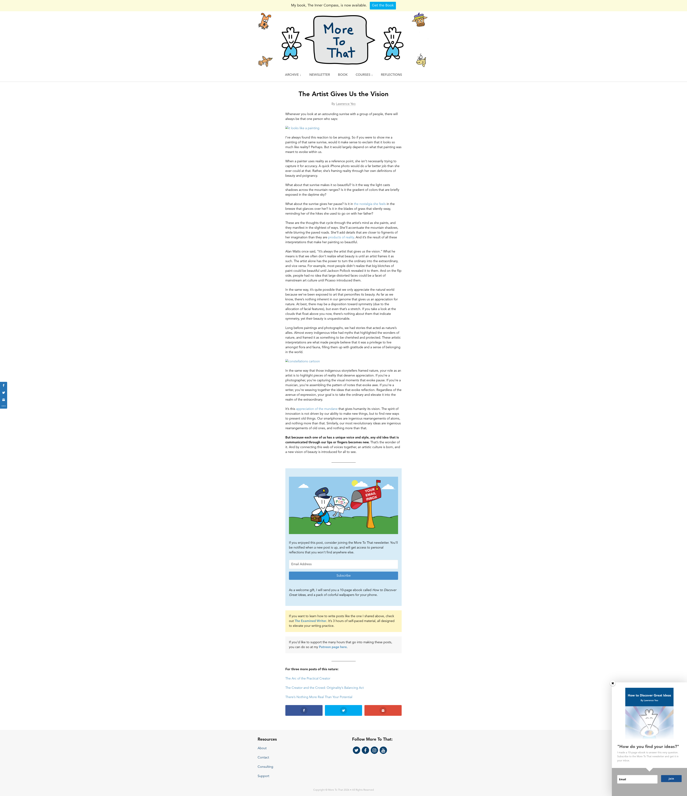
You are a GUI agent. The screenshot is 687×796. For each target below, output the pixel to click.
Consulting (265, 766)
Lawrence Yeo (346, 104)
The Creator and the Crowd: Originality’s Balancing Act (324, 688)
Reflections (391, 74)
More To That (343, 39)
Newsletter (319, 74)
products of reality (341, 237)
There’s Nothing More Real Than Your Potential (318, 697)
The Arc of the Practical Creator (307, 678)
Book (343, 74)
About (262, 748)
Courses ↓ (364, 74)
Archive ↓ (293, 74)
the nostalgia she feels (370, 204)
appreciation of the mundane (317, 409)
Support (263, 776)
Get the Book (383, 5)
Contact (263, 757)
